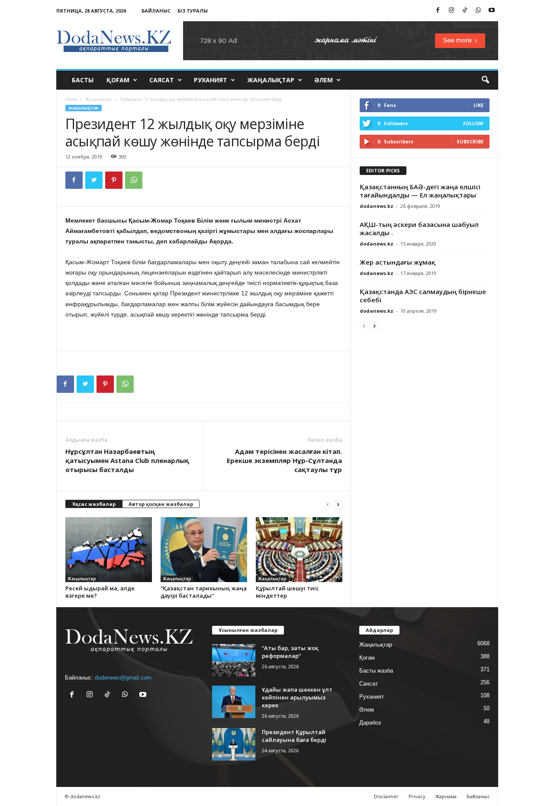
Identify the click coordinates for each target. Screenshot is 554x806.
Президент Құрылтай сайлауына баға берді (294, 736)
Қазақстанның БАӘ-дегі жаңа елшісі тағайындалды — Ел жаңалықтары (420, 190)
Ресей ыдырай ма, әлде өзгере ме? (100, 591)
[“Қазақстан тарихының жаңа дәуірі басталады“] (204, 549)
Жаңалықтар (270, 80)
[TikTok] (465, 10)
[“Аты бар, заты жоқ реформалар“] (233, 660)
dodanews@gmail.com (123, 677)
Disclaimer (386, 796)
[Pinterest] (113, 180)
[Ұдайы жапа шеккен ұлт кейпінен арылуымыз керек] (233, 702)
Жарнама (446, 796)
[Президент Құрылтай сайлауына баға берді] (233, 744)
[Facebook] (438, 10)
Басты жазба (376, 670)
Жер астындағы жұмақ (397, 262)
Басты (82, 80)
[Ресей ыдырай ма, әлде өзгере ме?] (108, 549)
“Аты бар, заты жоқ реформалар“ (290, 652)
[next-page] (338, 504)
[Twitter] (94, 180)
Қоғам (117, 80)
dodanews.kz (376, 206)
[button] (485, 80)
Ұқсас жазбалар (94, 504)
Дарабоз (370, 722)
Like (478, 105)
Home (71, 99)
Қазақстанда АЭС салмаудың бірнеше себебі (423, 295)
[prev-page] (327, 504)
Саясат (161, 80)
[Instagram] (451, 10)
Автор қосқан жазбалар (161, 504)
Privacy (417, 796)
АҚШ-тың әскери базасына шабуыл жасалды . (419, 228)
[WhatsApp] (478, 10)
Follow (473, 123)
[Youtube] (491, 10)
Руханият (210, 80)
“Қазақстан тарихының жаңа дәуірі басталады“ (204, 591)
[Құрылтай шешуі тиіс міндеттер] (299, 549)
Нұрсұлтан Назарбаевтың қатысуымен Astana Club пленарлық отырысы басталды (127, 460)
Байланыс (156, 10)
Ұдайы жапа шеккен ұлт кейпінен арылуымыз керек (297, 697)
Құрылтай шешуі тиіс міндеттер (287, 591)
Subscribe (470, 141)
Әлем (323, 80)
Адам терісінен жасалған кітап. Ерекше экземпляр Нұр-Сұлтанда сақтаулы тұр (284, 460)
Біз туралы (192, 10)
